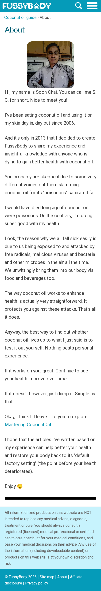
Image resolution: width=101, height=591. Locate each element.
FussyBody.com (26, 5)
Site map (47, 577)
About (62, 577)
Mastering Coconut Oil (28, 424)
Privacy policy (36, 583)
